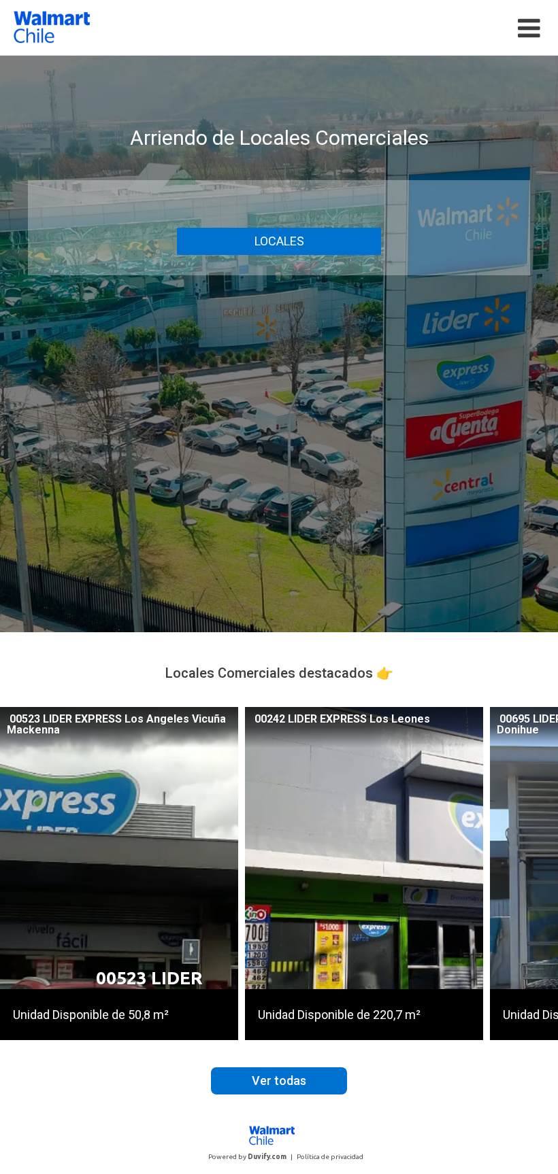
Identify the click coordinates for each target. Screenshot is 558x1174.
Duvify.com (267, 1156)
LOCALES (279, 241)
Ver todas (279, 1080)
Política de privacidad (330, 1156)
